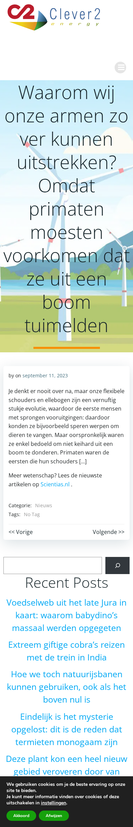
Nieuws (43, 505)
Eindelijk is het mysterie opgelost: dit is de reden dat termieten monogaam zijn (66, 729)
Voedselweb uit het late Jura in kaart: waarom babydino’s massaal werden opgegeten (66, 615)
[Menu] (120, 67)
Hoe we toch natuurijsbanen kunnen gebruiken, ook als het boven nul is (66, 686)
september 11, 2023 (45, 375)
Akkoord (21, 815)
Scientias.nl (55, 484)
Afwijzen (54, 815)
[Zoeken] (117, 565)
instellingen (53, 803)
